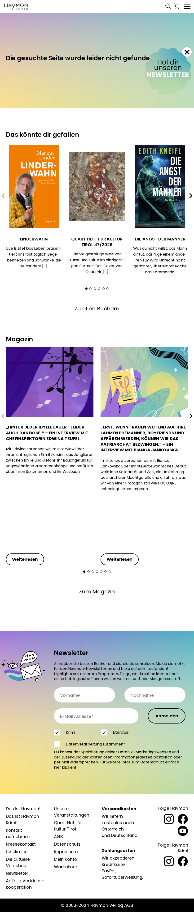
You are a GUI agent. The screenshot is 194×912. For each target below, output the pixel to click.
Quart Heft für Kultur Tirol (68, 826)
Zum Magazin (97, 591)
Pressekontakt (21, 844)
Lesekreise (16, 852)
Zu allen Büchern (97, 308)
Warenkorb (65, 867)
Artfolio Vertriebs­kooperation (25, 884)
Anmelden (166, 716)
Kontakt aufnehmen (18, 833)
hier (57, 767)
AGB (58, 836)
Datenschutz (67, 844)
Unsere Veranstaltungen (71, 812)
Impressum (66, 852)
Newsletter (17, 873)
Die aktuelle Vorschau (18, 862)
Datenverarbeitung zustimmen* (95, 744)
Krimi (70, 732)
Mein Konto (65, 859)
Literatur (121, 732)
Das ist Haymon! (23, 809)
